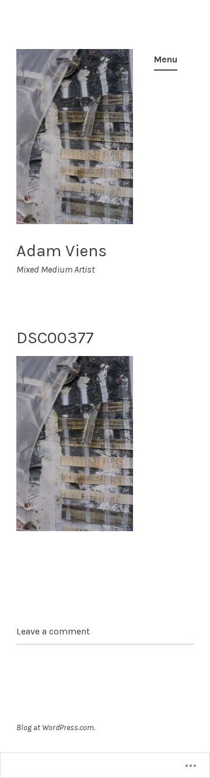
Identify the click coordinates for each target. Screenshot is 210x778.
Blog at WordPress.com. (55, 727)
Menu (165, 59)
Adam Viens (61, 250)
